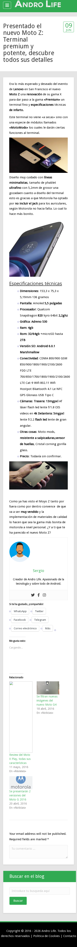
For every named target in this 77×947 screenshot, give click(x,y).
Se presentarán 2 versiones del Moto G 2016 (20, 795)
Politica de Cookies (46, 936)
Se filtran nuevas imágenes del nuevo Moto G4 (47, 700)
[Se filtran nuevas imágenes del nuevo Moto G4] (48, 687)
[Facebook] (38, 595)
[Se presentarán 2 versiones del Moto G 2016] (20, 782)
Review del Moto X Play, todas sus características (20, 759)
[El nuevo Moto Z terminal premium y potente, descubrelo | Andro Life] (37, 5)
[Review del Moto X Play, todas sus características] (20, 717)
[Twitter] (33, 595)
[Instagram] (44, 595)
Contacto (69, 936)
